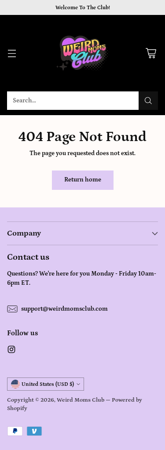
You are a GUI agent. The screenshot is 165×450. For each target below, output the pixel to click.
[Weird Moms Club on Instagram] (11, 351)
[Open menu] (12, 53)
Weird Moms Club (80, 400)
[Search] (148, 100)
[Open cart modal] (151, 53)
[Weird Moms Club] (83, 53)
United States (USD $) (48, 384)
